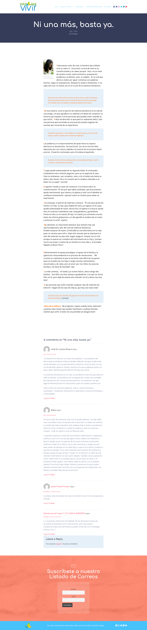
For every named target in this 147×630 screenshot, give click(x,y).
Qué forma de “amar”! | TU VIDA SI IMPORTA (64, 513)
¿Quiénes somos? (66, 7)
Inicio (56, 7)
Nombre (73, 589)
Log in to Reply (49, 398)
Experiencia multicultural (94, 7)
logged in (59, 544)
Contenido (79, 7)
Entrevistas (107, 7)
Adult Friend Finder (60, 487)
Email (73, 597)
